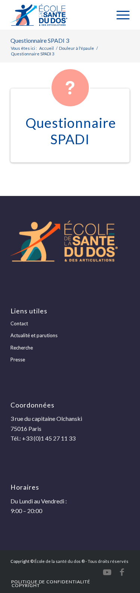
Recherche (21, 348)
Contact (19, 323)
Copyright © (22, 561)
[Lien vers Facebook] (122, 572)
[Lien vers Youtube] (107, 572)
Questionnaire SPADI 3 (39, 40)
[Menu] (119, 15)
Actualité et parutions (33, 335)
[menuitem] (119, 15)
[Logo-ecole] (58, 15)
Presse (17, 359)
